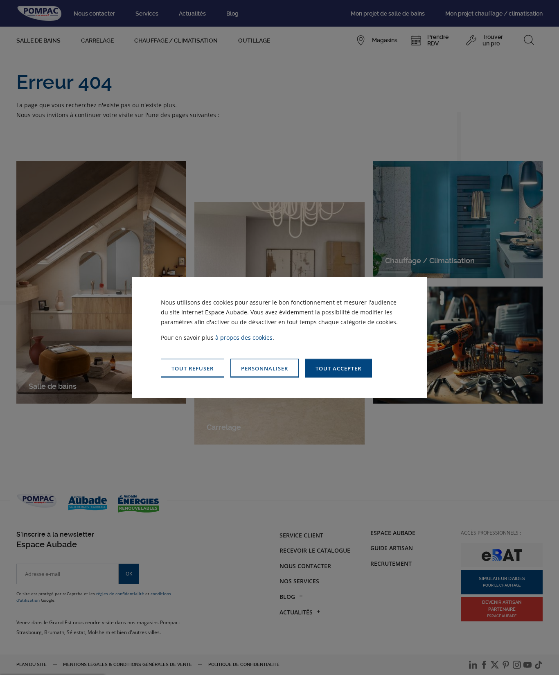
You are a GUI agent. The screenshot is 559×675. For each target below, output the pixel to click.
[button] (338, 368)
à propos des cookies (244, 337)
